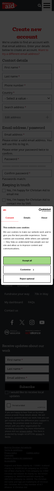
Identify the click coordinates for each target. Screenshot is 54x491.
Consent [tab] (10, 218)
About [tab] (44, 218)
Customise (25, 269)
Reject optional (27, 278)
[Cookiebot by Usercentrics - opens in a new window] (39, 210)
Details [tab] (27, 218)
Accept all (27, 260)
